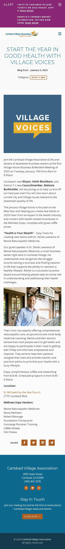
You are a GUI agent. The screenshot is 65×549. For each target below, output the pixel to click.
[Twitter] (32, 488)
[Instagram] (39, 488)
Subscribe (31, 516)
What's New (38, 77)
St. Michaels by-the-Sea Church (22, 392)
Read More (27, 10)
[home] (22, 34)
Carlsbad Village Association (36, 539)
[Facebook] (26, 488)
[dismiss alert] (59, 4)
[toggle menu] (59, 34)
